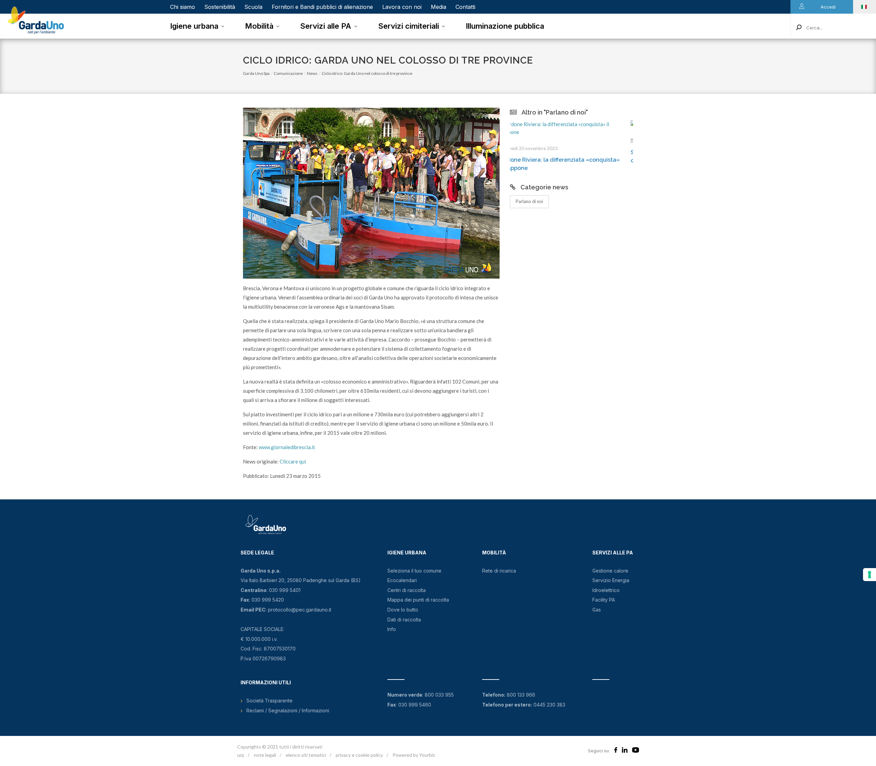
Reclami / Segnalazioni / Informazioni (287, 710)
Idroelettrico (606, 590)
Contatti (465, 6)
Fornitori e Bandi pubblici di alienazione (322, 6)
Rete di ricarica (499, 571)
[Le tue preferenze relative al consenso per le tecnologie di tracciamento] (869, 574)
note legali (265, 755)
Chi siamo (182, 6)
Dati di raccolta (404, 619)
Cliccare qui (293, 461)
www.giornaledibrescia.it (287, 447)
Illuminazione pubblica (505, 26)
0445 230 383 (549, 705)
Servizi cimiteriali (408, 26)
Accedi (828, 7)
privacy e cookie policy (359, 755)
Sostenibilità (219, 6)
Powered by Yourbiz (413, 755)
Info (391, 629)
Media (438, 6)
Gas (596, 610)
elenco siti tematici (306, 755)
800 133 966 (521, 695)
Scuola (253, 6)
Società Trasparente (269, 700)
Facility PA (603, 600)
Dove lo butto (402, 610)
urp (240, 755)
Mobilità (259, 26)
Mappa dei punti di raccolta (418, 600)
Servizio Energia (610, 580)
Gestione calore (610, 571)
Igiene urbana (194, 26)
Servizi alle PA (325, 26)
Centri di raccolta (406, 590)
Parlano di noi (529, 201)
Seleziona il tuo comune (414, 571)
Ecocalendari (402, 580)
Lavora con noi (402, 6)
